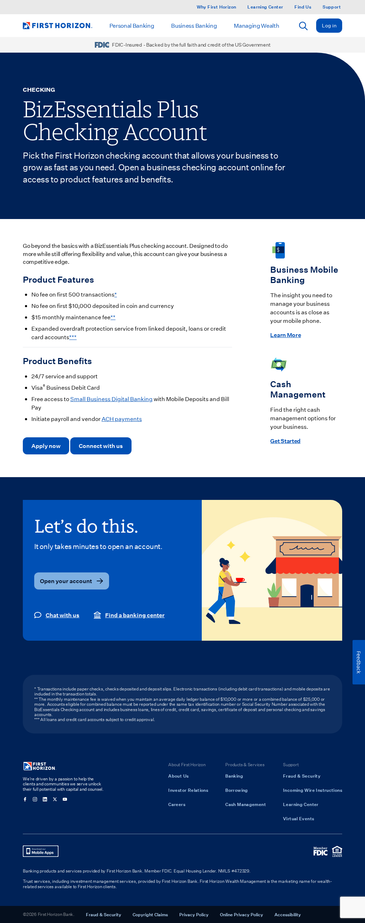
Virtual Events (298, 818)
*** (73, 337)
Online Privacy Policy (241, 914)
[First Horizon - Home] (57, 25)
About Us (178, 776)
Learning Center (265, 7)
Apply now (46, 445)
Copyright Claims (150, 914)
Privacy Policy (194, 914)
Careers (176, 804)
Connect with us (101, 445)
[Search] (303, 26)
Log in (329, 25)
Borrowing (236, 790)
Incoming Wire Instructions (312, 790)
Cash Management (245, 804)
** (112, 317)
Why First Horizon (216, 7)
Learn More (285, 334)
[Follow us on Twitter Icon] (55, 799)
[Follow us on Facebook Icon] (25, 799)
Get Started (285, 440)
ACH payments (122, 418)
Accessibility (287, 914)
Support (332, 7)
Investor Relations (188, 790)
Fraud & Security (301, 776)
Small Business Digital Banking (111, 398)
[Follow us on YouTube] (65, 799)
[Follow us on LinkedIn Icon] (45, 799)
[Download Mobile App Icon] (40, 851)
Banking (234, 776)
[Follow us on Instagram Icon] (35, 799)
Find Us (302, 7)
